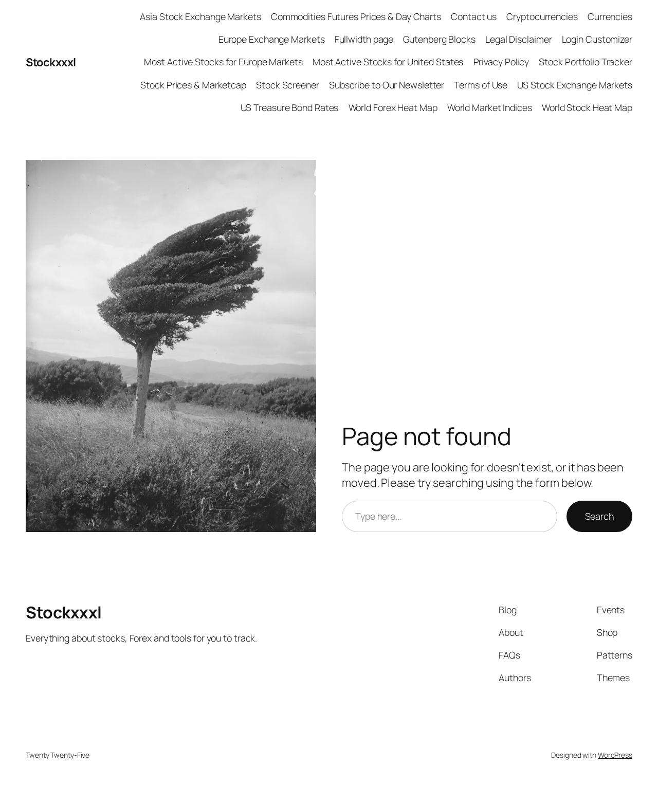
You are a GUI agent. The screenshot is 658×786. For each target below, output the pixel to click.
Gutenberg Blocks (439, 39)
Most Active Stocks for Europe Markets (223, 62)
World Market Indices (489, 107)
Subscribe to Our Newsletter (386, 85)
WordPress (615, 755)
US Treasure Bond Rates (290, 107)
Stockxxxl (51, 62)
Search (599, 516)
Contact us (474, 16)
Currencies (610, 16)
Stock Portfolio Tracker (585, 62)
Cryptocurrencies (541, 16)
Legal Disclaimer (518, 39)
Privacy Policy (501, 62)
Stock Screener (287, 85)
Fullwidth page (364, 39)
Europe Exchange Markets (271, 39)
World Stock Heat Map (587, 107)
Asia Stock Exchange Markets (200, 16)
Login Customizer (597, 39)
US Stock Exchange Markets (574, 85)
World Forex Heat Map (393, 107)
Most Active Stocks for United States (388, 62)
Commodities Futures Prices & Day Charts (356, 16)
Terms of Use (480, 85)
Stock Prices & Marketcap (193, 85)
